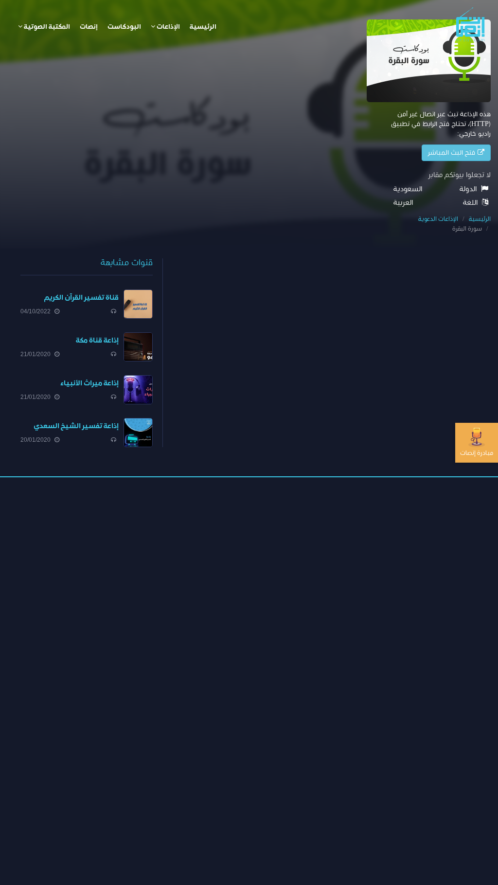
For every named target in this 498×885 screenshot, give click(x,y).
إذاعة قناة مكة (97, 340)
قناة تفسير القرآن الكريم (81, 297)
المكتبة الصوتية (46, 26)
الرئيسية (203, 26)
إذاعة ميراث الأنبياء (89, 383)
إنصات (89, 26)
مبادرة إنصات (476, 453)
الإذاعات (167, 26)
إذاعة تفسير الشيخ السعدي (76, 426)
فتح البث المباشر (453, 152)
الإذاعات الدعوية (438, 219)
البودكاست (124, 26)
